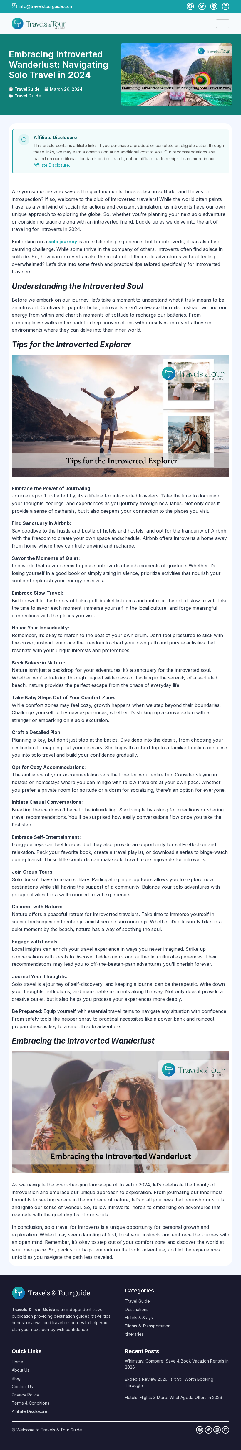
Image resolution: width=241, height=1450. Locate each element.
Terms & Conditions (30, 1403)
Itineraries (134, 1334)
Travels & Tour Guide (61, 1429)
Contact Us (22, 1386)
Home (17, 1361)
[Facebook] (199, 1430)
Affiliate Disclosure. (52, 165)
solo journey (62, 241)
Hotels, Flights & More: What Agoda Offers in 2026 (173, 1397)
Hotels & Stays (139, 1317)
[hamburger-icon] (222, 23)
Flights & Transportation (147, 1325)
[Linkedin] (225, 1430)
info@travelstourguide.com (46, 6)
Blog (16, 1378)
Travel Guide (27, 95)
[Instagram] (217, 1430)
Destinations (136, 1309)
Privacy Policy (25, 1394)
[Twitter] (208, 1430)
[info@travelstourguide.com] (14, 5)
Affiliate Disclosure (29, 1411)
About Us (20, 1370)
